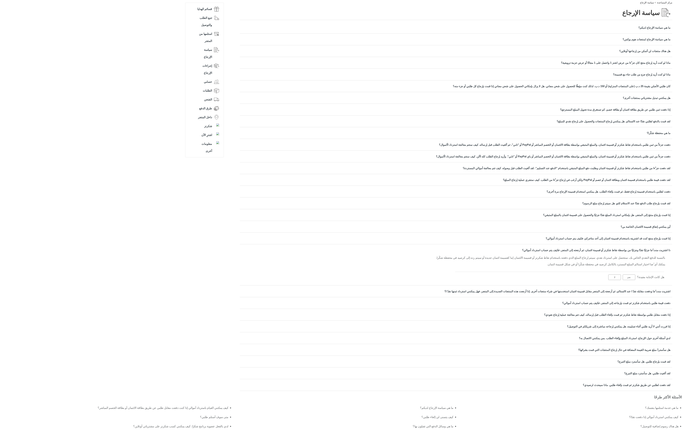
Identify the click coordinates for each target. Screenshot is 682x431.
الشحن (208, 99)
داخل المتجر (205, 117)
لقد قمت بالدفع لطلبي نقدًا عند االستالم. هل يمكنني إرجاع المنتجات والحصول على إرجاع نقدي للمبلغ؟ (613, 121)
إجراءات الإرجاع (207, 69)
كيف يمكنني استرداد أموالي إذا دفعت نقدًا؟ (653, 417)
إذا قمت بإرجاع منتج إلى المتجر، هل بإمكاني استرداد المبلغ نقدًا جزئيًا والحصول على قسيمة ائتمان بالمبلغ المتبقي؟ (606, 214)
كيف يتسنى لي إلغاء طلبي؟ (437, 417)
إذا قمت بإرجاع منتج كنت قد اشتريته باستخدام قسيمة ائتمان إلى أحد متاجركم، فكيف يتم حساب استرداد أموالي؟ (608, 238)
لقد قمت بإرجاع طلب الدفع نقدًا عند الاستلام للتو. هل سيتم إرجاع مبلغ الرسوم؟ (626, 203)
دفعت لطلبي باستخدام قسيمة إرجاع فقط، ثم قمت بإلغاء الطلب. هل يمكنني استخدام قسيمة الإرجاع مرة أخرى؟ (608, 191)
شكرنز (208, 126)
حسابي (208, 81)
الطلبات (207, 90)
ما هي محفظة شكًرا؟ (658, 132)
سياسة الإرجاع (647, 2)
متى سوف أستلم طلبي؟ (214, 417)
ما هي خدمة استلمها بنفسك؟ (661, 407)
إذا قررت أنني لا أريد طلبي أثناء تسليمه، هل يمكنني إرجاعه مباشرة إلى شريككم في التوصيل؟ (618, 326)
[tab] (456, 27)
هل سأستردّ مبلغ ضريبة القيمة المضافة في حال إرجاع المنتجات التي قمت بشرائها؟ (624, 349)
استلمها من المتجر (205, 37)
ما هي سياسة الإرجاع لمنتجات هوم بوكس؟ (646, 39)
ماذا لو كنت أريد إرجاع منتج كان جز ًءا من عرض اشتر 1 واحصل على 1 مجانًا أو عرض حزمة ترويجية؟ (615, 62)
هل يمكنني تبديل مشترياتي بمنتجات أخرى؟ (646, 97)
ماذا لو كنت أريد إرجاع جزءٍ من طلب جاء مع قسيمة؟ (641, 74)
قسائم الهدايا (204, 8)
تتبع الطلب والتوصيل (206, 21)
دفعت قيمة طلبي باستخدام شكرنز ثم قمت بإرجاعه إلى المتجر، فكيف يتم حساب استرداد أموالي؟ (616, 302)
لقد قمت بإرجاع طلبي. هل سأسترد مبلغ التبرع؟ (644, 361)
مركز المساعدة (664, 2)
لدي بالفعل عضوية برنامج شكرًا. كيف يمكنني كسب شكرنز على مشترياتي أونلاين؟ (180, 426)
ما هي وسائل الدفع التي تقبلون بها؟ (433, 426)
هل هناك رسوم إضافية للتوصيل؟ (659, 426)
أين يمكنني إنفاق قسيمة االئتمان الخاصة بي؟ (645, 226)
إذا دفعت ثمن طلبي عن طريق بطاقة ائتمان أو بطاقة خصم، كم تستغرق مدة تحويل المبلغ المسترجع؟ (615, 109)
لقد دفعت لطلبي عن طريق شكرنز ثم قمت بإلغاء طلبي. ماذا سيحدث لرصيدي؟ (626, 384)
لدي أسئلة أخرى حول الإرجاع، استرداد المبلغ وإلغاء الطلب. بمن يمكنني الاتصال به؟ (624, 338)
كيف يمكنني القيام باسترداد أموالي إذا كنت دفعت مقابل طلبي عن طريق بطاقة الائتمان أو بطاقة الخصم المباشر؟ (163, 407)
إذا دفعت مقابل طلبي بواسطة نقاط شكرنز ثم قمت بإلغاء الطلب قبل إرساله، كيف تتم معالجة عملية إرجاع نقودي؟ (607, 314)
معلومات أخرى (207, 147)
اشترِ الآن (206, 134)
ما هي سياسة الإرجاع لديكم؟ (654, 27)
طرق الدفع (205, 108)
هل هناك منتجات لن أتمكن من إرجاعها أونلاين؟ (644, 51)
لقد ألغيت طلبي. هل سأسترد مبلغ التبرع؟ (647, 373)
